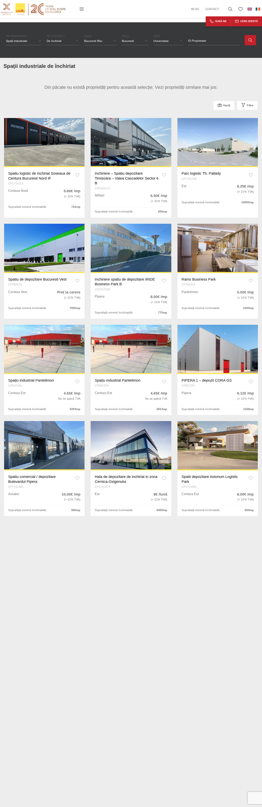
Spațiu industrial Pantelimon (31, 380)
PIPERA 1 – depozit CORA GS (207, 380)
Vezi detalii (44, 142)
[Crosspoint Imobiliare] (33, 9)
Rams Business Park (199, 279)
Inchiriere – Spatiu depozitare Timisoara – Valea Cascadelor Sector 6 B (126, 178)
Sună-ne (221, 21)
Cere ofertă (249, 21)
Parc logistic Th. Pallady (201, 173)
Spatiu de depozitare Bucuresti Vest (37, 279)
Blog (195, 9)
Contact (212, 9)
